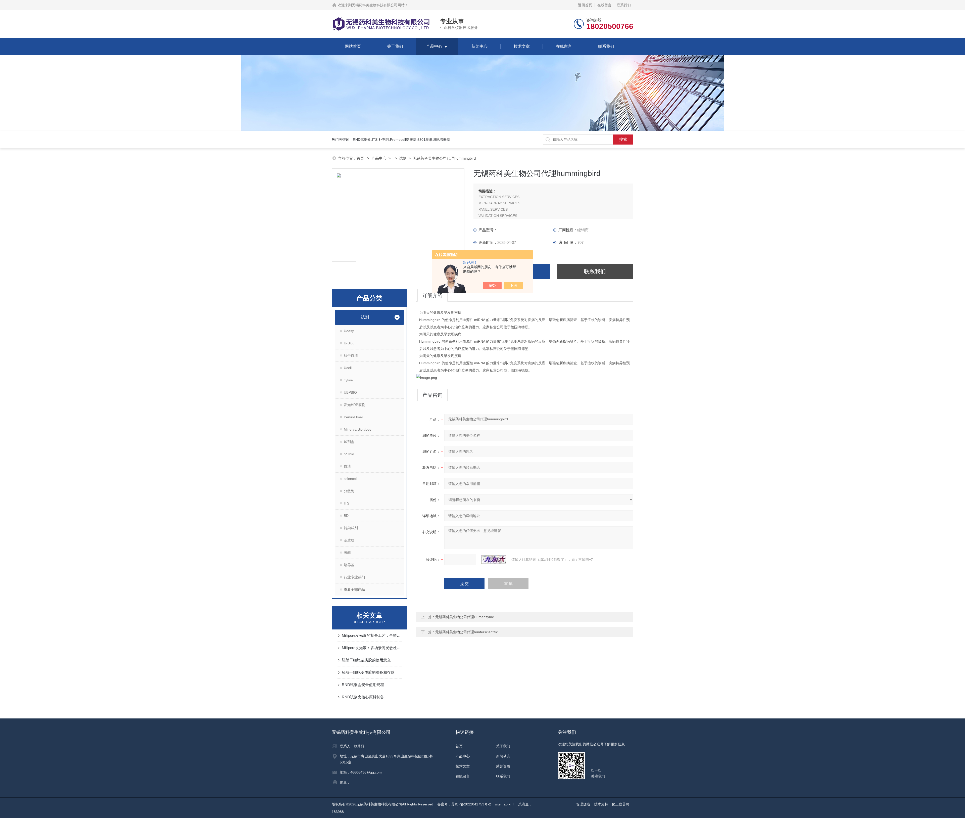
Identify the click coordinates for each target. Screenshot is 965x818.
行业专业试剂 (354, 577)
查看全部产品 (354, 589)
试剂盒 (349, 442)
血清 (347, 466)
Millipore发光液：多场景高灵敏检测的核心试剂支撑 (372, 648)
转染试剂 (351, 528)
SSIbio (349, 454)
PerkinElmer (353, 417)
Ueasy (349, 331)
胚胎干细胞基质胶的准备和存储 (368, 672)
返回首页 (585, 5)
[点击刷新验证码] (493, 559)
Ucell (348, 368)
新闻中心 (479, 46)
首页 (361, 158)
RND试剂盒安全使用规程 (363, 685)
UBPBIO (350, 392)
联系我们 (624, 5)
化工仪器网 (620, 804)
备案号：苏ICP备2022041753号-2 (464, 804)
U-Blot (349, 343)
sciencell (350, 479)
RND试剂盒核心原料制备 (363, 697)
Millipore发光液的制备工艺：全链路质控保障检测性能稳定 (372, 635)
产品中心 (434, 46)
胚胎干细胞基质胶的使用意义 (366, 660)
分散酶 (349, 491)
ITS (346, 503)
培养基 (349, 565)
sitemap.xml (504, 804)
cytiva (348, 380)
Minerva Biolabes (357, 429)
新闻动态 (503, 756)
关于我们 (395, 46)
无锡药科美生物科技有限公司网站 (378, 5)
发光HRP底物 (354, 405)
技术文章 (522, 46)
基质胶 (349, 540)
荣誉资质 (503, 766)
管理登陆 (583, 804)
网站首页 (353, 46)
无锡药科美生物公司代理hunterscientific (466, 632)
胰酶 (347, 553)
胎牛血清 (351, 355)
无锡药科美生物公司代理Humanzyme (464, 617)
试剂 (403, 158)
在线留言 (604, 5)
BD (346, 516)
